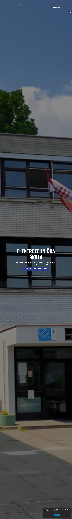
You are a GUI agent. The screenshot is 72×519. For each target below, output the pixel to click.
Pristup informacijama (55, 7)
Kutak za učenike (41, 3)
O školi (33, 3)
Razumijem (57, 514)
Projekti (58, 3)
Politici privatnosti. (57, 512)
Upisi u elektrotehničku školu (36, 269)
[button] (70, 12)
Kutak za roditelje (50, 3)
